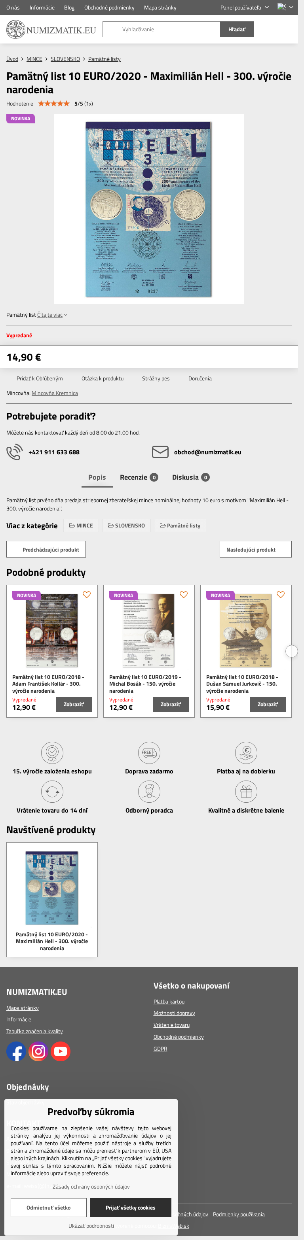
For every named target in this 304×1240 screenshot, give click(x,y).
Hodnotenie (19, 103)
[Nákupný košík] (269, 29)
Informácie (18, 1019)
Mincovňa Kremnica (55, 393)
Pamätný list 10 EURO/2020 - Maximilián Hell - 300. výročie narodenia (52, 941)
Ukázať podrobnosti (91, 1225)
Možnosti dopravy (174, 1013)
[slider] (54, 103)
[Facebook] (16, 1059)
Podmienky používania (239, 1214)
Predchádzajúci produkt (51, 549)
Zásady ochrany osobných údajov (91, 1186)
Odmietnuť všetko (48, 1207)
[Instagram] (38, 1059)
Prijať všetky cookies (131, 1207)
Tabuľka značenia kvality (34, 1031)
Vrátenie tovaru (172, 1025)
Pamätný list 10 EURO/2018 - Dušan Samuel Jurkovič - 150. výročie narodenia (242, 684)
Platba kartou (169, 1001)
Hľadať (236, 29)
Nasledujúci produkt (251, 549)
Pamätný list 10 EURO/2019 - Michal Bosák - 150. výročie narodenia (145, 684)
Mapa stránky (22, 1008)
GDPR (160, 1048)
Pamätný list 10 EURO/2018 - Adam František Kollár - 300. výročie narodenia (48, 684)
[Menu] (288, 29)
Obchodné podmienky (179, 1036)
